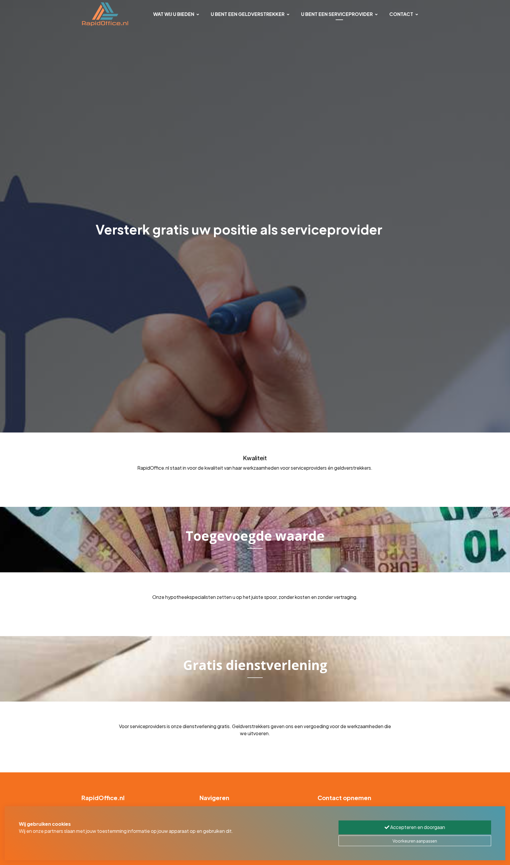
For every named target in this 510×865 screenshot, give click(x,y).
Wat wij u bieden (173, 14)
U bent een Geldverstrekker (248, 14)
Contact (401, 14)
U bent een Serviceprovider (337, 14)
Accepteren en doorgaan (417, 827)
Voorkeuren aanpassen (415, 840)
